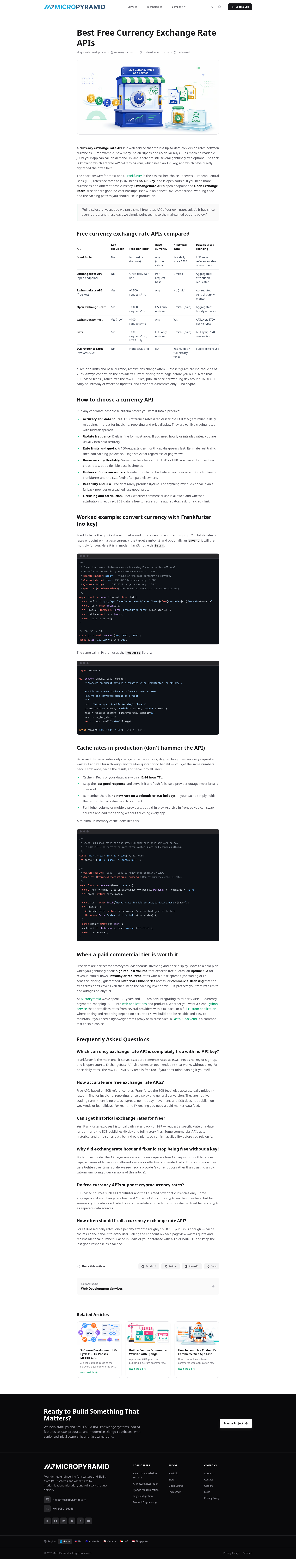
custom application (202, 1009)
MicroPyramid (91, 999)
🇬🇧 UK (78, 1541)
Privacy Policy (211, 1498)
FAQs (207, 1492)
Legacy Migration (143, 1496)
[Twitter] (212, 6)
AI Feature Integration (145, 1483)
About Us (209, 1473)
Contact (208, 1479)
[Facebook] (72, 1521)
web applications (134, 1004)
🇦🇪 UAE (124, 1541)
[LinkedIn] (63, 1521)
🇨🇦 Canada (109, 1541)
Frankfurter (134, 176)
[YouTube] (88, 1521)
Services (132, 6)
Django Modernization (146, 1489)
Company (177, 6)
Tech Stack (175, 1492)
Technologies (154, 6)
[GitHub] (219, 6)
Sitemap (247, 1553)
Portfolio (173, 1473)
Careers (208, 1485)
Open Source (176, 1485)
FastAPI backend (185, 1019)
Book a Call (242, 6)
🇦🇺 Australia (92, 1541)
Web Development (95, 52)
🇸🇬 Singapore (140, 1541)
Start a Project (233, 1423)
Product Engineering (145, 1502)
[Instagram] (80, 1521)
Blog (79, 52)
